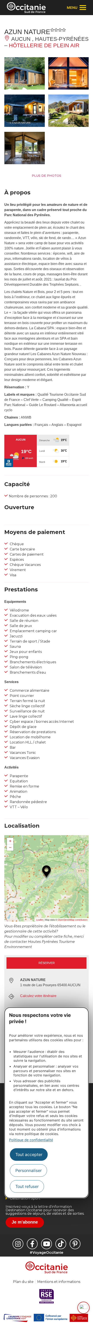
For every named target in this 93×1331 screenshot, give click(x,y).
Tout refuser (27, 1186)
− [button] (10, 847)
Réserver (46, 963)
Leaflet (39, 919)
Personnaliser (28, 1170)
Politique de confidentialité (31, 1140)
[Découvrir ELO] (83, 1308)
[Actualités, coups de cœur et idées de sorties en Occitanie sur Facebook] (32, 1243)
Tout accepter (28, 1154)
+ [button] (10, 841)
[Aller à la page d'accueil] (26, 7)
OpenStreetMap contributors (73, 919)
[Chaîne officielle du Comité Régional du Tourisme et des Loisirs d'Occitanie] (46, 1243)
